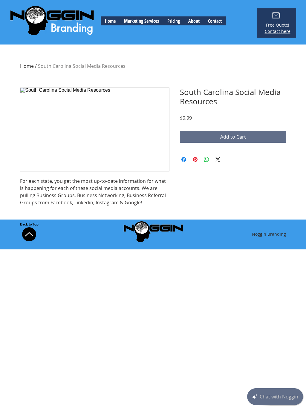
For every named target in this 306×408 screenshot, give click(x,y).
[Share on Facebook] (183, 159)
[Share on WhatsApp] (206, 159)
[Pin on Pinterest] (195, 159)
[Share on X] (217, 159)
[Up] (29, 234)
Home (27, 66)
